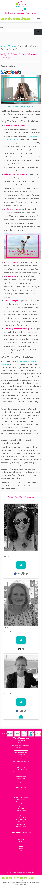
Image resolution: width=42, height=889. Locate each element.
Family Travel (21, 812)
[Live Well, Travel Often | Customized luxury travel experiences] (21, 6)
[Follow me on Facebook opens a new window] (9, 18)
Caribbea (21, 837)
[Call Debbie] (21, 640)
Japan (21, 843)
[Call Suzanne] (21, 702)
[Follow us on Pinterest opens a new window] (22, 18)
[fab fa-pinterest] (25, 711)
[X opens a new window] (6, 71)
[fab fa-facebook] (15, 573)
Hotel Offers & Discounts (21, 752)
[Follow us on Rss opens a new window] (25, 18)
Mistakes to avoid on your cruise (21, 756)
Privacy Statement (21, 785)
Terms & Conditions (21, 787)
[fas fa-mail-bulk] (23, 573)
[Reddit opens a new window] (9, 71)
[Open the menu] (38, 17)
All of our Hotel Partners (21, 769)
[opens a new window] (21, 717)
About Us (12, 46)
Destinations (21, 742)
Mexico (21, 848)
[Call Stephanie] (21, 565)
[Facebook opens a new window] (2, 71)
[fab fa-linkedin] (27, 573)
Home (3, 46)
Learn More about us (21, 776)
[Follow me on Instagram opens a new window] (12, 18)
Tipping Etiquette (21, 759)
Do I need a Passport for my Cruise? (21, 745)
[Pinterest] (16, 71)
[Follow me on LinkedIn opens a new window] (15, 18)
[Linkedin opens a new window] (13, 71)
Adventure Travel (21, 799)
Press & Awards (21, 783)
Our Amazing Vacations (21, 780)
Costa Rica (21, 839)
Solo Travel (21, 821)
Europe (21, 841)
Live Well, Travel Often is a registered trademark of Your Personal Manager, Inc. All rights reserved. (21, 883)
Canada (21, 834)
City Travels (21, 806)
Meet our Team (21, 778)
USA (21, 850)
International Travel (21, 817)
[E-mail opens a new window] (3, 18)
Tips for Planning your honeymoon (21, 761)
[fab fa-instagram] (19, 573)
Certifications (21, 774)
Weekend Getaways (21, 826)
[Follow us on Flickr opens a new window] (28, 18)
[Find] (38, 32)
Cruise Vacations (21, 808)
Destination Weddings (21, 810)
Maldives (21, 846)
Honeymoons (21, 815)
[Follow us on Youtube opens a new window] (19, 18)
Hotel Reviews (21, 754)
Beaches (21, 804)
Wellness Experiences (21, 824)
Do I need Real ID (20, 747)
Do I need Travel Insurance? (21, 750)
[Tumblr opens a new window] (19, 71)
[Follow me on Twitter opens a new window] (6, 18)
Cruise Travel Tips (21, 740)
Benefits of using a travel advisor (21, 771)
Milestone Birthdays (21, 819)
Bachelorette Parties (21, 801)
